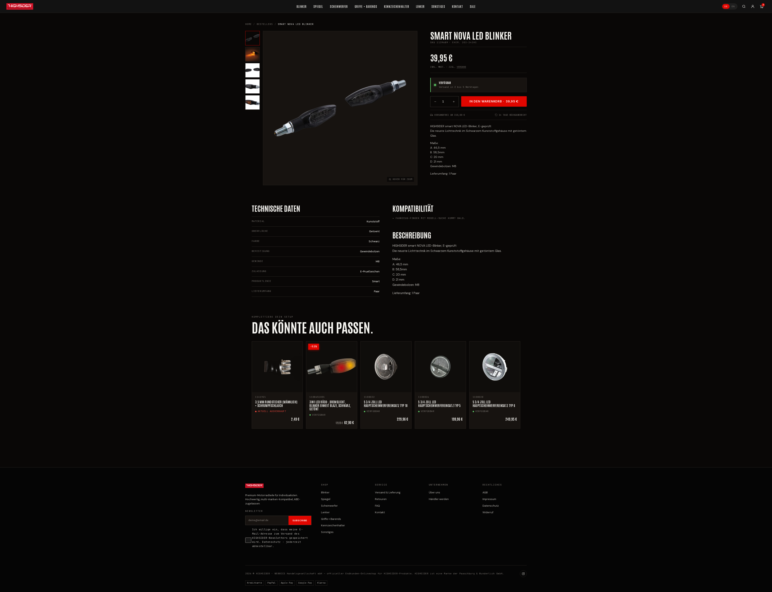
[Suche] (744, 6)
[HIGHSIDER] (19, 6)
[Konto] (753, 6)
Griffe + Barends (331, 519)
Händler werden (439, 499)
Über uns (434, 492)
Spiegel (325, 499)
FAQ (377, 505)
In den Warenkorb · (494, 101)
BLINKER (302, 6)
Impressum (489, 499)
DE (726, 6)
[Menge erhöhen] (454, 101)
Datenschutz (271, 542)
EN (733, 6)
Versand (461, 67)
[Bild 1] (252, 38)
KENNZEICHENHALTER (396, 6)
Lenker (325, 512)
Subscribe (300, 520)
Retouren (381, 499)
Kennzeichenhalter (333, 525)
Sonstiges (327, 532)
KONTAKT (457, 6)
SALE (472, 6)
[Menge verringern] (435, 101)
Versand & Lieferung (387, 492)
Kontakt (380, 512)
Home (248, 24)
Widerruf (487, 512)
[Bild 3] (252, 70)
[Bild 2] (252, 54)
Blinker (325, 492)
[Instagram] (523, 573)
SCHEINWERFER (339, 6)
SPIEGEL (318, 6)
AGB (485, 492)
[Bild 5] (252, 102)
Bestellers (265, 24)
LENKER (420, 6)
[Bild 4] (252, 86)
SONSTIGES (438, 6)
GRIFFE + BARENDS (366, 6)
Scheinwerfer (329, 505)
